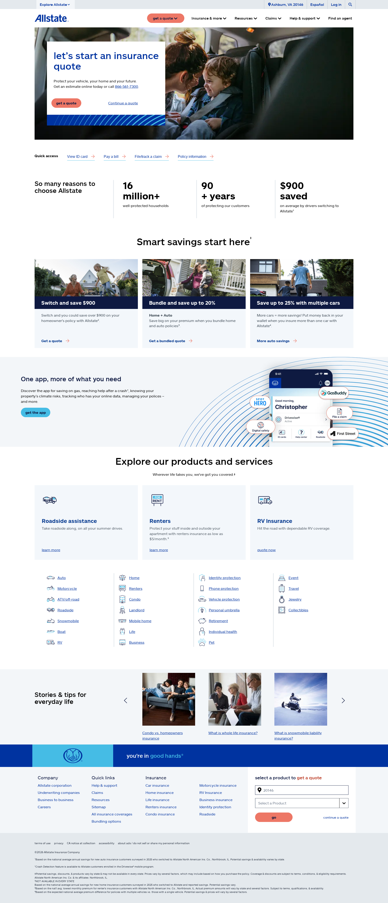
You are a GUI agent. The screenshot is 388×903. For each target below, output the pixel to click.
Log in (336, 4)
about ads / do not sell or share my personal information (154, 843)
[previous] (125, 701)
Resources (101, 799)
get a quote (66, 103)
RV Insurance (210, 792)
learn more (51, 550)
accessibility (106, 843)
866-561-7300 (126, 86)
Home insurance (160, 792)
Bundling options (106, 821)
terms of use (43, 843)
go (274, 817)
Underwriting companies (59, 792)
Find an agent (340, 18)
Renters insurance (161, 807)
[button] (55, 4)
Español (317, 4)
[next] (343, 701)
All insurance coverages (112, 814)
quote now (266, 550)
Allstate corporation (55, 785)
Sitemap (99, 807)
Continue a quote (123, 103)
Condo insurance (160, 814)
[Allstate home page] (51, 18)
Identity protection (215, 807)
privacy (58, 843)
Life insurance (157, 799)
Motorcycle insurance (217, 785)
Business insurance (215, 799)
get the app (35, 412)
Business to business (55, 799)
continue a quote (335, 817)
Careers (44, 807)
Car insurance (157, 785)
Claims (97, 792)
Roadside (207, 814)
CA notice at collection (81, 843)
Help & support (104, 785)
